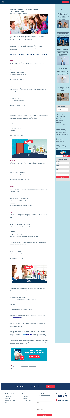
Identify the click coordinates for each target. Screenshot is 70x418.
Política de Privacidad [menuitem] (27, 400)
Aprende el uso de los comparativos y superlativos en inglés (62, 147)
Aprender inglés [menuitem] (8, 396)
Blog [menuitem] (6, 402)
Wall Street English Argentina (21, 13)
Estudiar (58, 122)
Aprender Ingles (60, 124)
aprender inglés (60, 116)
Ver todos (58, 126)
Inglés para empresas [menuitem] (10, 400)
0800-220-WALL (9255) (45, 395)
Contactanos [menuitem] (8, 404)
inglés (58, 118)
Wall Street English (17, 317)
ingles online (59, 120)
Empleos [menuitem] (25, 398)
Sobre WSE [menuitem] (7, 398)
